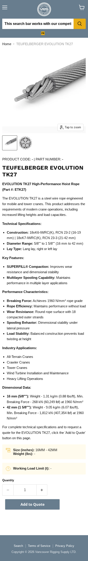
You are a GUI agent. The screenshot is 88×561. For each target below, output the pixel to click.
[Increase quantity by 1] (42, 490)
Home (6, 44)
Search (18, 546)
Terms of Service (39, 546)
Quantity (8, 480)
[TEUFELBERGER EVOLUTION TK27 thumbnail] (9, 143)
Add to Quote (32, 504)
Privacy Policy (64, 546)
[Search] (80, 24)
